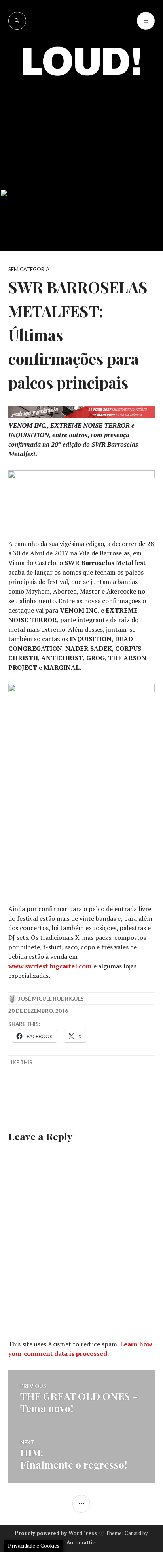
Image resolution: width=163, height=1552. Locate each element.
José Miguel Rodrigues (51, 998)
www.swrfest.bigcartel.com (50, 966)
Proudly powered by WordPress (56, 1533)
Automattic (80, 1542)
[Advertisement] (81, 126)
